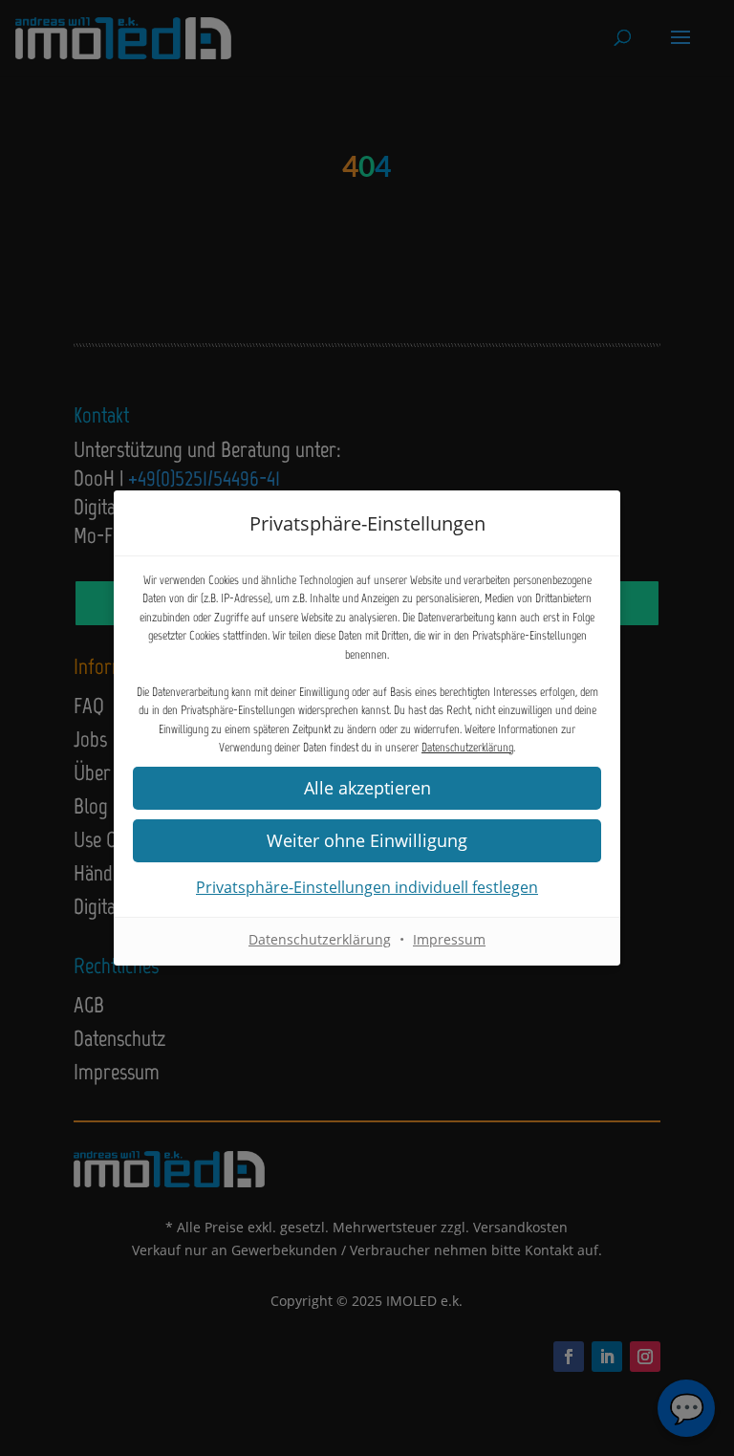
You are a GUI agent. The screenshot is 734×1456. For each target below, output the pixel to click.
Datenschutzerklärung (467, 747)
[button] (367, 840)
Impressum (449, 939)
